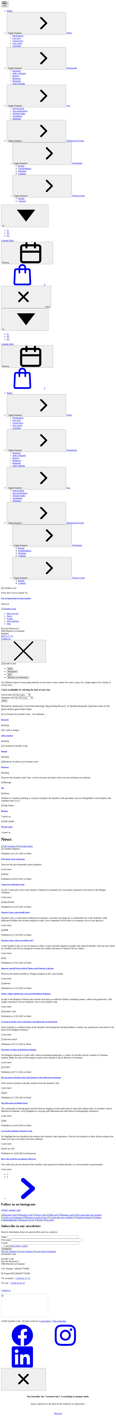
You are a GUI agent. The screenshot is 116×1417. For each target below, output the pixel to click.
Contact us (6, 638)
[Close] (23, 651)
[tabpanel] (58, 691)
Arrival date (6, 694)
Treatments (17, 116)
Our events (17, 43)
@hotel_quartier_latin (11, 1210)
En (8, 235)
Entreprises (77, 163)
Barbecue (16, 78)
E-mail (4, 1243)
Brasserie (16, 71)
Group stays (17, 41)
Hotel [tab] (10, 669)
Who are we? (13, 613)
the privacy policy (20, 1246)
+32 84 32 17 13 (22, 1278)
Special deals (18, 108)
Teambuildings (24, 168)
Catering (22, 173)
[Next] (28, 1198)
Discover (58, 1413)
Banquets (16, 81)
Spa (68, 105)
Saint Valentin (18, 83)
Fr (8, 230)
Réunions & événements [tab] (18, 677)
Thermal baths (18, 113)
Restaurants (72, 68)
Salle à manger (7, 736)
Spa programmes (19, 111)
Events (10, 618)
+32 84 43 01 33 (17, 1283)
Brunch (15, 76)
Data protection (59, 1321)
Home (9, 11)
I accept (16, 1246)
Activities (16, 46)
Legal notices (45, 1321)
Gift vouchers (13, 621)
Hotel (69, 33)
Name (4, 1237)
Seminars (22, 171)
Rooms (21, 166)
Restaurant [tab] (12, 672)
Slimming (16, 118)
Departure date (7, 697)
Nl (8, 233)
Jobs (9, 623)
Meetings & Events (75, 141)
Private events (78, 196)
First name (5, 1240)
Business (4, 811)
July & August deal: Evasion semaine (16, 598)
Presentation (17, 36)
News (9, 616)
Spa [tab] (9, 674)
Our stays (16, 38)
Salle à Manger (19, 73)
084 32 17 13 (7, 636)
